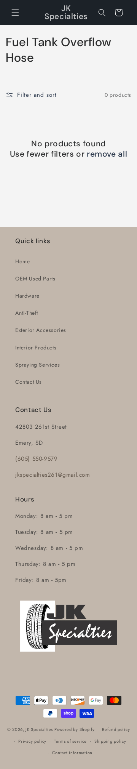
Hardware (27, 296)
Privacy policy (32, 741)
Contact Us (28, 382)
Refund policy (116, 729)
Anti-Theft (26, 313)
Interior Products (35, 347)
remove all (107, 154)
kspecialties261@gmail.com (53, 475)
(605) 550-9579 (36, 459)
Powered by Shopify (74, 729)
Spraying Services (37, 364)
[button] (15, 12)
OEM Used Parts (35, 278)
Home (22, 261)
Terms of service (70, 741)
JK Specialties (39, 729)
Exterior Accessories (40, 330)
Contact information (72, 753)
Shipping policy (110, 741)
